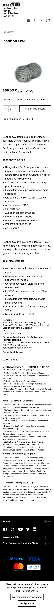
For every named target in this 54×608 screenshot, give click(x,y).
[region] (27, 71)
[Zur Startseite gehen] (11, 10)
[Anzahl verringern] (6, 108)
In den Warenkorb (35, 108)
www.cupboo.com (12, 333)
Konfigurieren (27, 603)
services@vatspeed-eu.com (17, 347)
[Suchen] (35, 21)
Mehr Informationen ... (27, 591)
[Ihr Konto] (41, 21)
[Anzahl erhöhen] (15, 108)
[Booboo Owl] (27, 71)
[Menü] (28, 21)
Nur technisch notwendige (27, 597)
